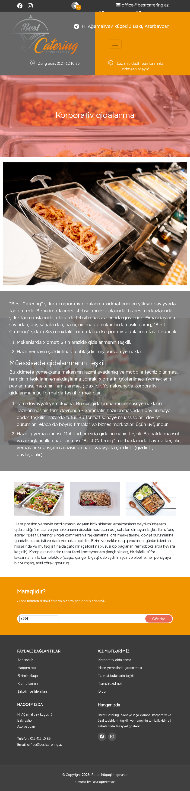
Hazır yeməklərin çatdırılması (120, 667)
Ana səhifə (25, 660)
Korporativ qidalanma (114, 660)
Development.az (103, 782)
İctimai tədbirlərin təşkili (116, 675)
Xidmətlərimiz (28, 683)
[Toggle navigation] (115, 43)
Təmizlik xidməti (110, 683)
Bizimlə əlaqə (28, 675)
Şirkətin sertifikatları (32, 691)
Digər (102, 691)
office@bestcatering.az (145, 5)
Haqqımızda (27, 667)
